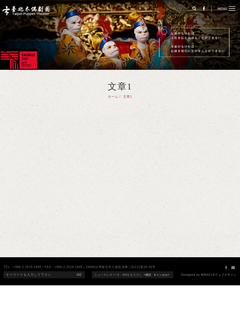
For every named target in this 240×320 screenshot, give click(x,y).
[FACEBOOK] (225, 267)
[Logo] (25, 10)
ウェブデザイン (225, 274)
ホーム (113, 96)
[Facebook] (204, 9)
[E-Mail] (232, 267)
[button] (194, 9)
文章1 (127, 96)
